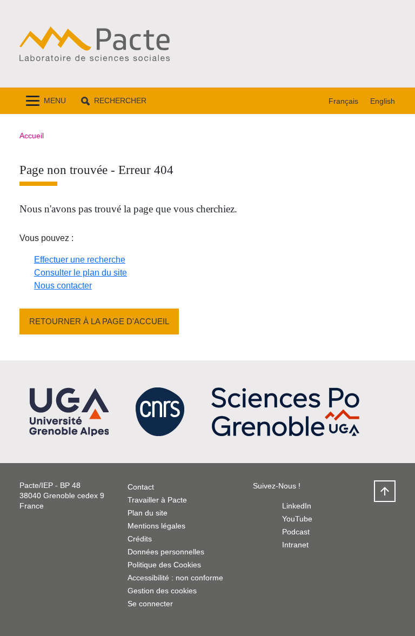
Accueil (31, 135)
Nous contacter (63, 285)
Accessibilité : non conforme (175, 577)
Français (343, 101)
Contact (141, 487)
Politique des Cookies (164, 564)
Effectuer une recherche (79, 259)
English (382, 101)
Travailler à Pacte (157, 500)
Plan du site (148, 512)
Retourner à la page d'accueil (99, 321)
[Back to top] (385, 491)
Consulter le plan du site (80, 272)
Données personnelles (166, 551)
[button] (113, 101)
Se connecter (150, 603)
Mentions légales (156, 525)
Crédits (140, 538)
